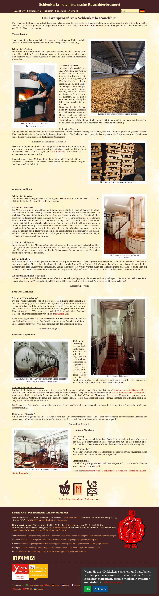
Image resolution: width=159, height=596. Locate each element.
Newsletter (65, 536)
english (67, 585)
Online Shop (65, 499)
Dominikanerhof (59, 527)
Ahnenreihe (26, 544)
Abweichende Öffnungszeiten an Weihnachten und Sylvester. (40, 530)
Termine (91, 548)
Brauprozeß (37, 540)
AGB (43, 551)
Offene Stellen (55, 548)
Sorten (90, 540)
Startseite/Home (75, 548)
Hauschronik (62, 544)
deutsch (58, 585)
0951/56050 (34, 520)
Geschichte (55, 540)
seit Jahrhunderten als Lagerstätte (127, 392)
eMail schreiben (49, 520)
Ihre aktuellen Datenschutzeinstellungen (100, 536)
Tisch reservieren (92, 499)
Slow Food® (56, 151)
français (77, 585)
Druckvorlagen (42, 548)
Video (97, 548)
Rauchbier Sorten (92, 470)
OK (88, 589)
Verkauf (48, 10)
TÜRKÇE (28, 589)
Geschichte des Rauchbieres (114, 470)
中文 (49, 585)
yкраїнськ (40, 589)
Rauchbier (18, 10)
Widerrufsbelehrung (54, 551)
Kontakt (73, 10)
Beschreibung (26, 540)
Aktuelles (24, 548)
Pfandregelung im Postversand (74, 551)
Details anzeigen (112, 582)
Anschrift (22, 536)
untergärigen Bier (61, 313)
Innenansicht (73, 544)
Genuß (63, 540)
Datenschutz (55, 536)
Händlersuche (24, 551)
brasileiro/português (35, 585)
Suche (84, 548)
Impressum (63, 520)
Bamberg (32, 548)
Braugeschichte (38, 544)
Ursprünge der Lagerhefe (77, 540)
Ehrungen (46, 540)
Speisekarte (77, 499)
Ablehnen (100, 589)
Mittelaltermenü (85, 544)
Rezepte (96, 544)
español (18, 589)
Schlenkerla (34, 10)
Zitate (96, 540)
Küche (69, 525)
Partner (64, 548)
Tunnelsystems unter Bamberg (126, 390)
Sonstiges (60, 10)
